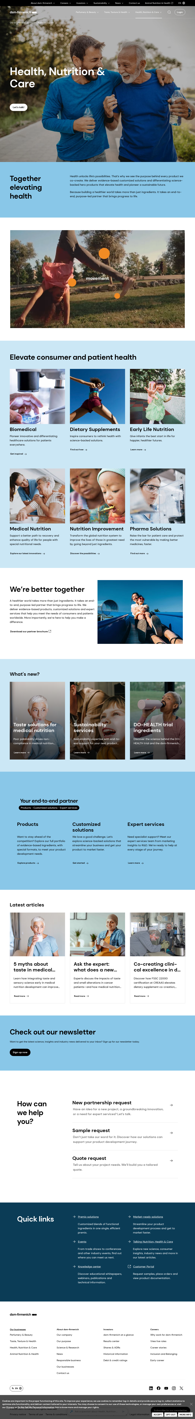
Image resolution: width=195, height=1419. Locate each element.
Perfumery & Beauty (21, 1334)
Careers (154, 1329)
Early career (157, 1360)
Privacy (10, 1407)
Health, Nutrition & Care (23, 1347)
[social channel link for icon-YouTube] (166, 1388)
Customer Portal (143, 1266)
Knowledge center (89, 1266)
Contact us (63, 1373)
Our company (64, 1334)
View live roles (158, 1341)
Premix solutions (88, 1217)
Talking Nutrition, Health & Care (153, 1242)
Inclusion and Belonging (163, 1354)
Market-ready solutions (148, 1217)
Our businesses (17, 22)
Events (82, 1242)
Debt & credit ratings (115, 1360)
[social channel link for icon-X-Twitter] (181, 1388)
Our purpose (64, 1341)
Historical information (115, 1354)
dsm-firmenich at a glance (118, 1334)
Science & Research (68, 1347)
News (60, 1354)
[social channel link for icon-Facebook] (158, 1388)
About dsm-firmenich (68, 1329)
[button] (169, 12)
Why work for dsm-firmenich (166, 1334)
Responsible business (69, 1360)
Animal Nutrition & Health (24, 1354)
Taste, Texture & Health (23, 1341)
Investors (108, 1329)
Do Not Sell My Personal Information (36, 1407)
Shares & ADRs (111, 1347)
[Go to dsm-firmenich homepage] (23, 12)
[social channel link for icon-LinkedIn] (151, 1388)
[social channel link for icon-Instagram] (174, 1388)
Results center (111, 1341)
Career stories (158, 1347)
